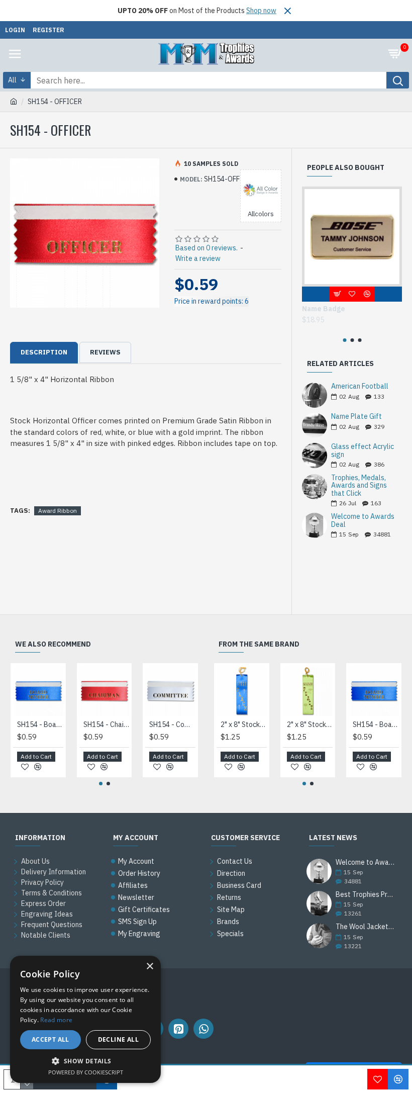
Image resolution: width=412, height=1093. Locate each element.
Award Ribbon (57, 510)
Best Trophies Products (365, 894)
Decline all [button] (118, 1039)
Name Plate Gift (356, 416)
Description (44, 352)
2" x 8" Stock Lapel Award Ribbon (310, 724)
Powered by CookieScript (85, 1072)
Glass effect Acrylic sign (362, 451)
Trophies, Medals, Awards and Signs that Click (359, 485)
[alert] (85, 1019)
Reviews (105, 352)
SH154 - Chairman (106, 724)
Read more (56, 1020)
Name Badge (323, 308)
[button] (344, 340)
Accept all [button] (50, 1039)
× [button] (149, 966)
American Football (359, 386)
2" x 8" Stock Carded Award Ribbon (244, 724)
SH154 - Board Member (40, 724)
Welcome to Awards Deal (362, 520)
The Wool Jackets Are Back (365, 927)
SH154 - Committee (172, 724)
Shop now (261, 10)
